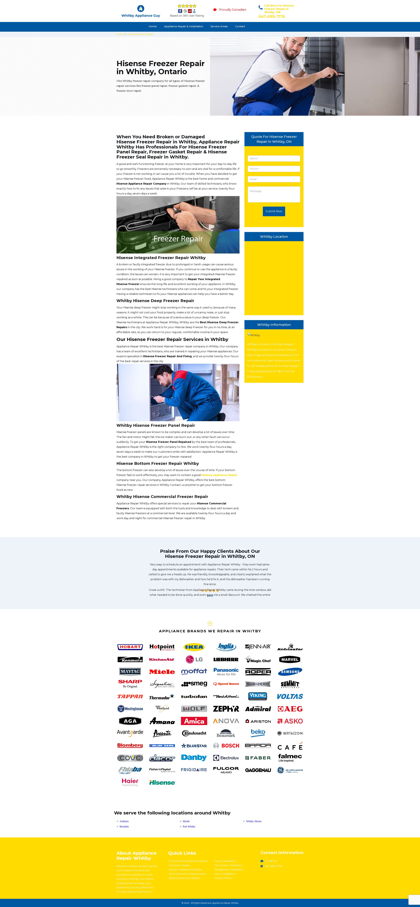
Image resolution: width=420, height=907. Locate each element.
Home (153, 26)
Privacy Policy (223, 878)
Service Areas (219, 26)
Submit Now (274, 211)
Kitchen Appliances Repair (185, 869)
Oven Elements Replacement (187, 873)
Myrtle (186, 821)
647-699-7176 (272, 16)
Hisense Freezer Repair (139, 34)
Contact (240, 26)
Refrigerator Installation (229, 869)
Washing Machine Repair (184, 878)
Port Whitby (189, 826)
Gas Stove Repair (179, 865)
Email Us (271, 861)
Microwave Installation (228, 865)
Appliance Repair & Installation (183, 26)
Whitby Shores (254, 821)
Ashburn (124, 821)
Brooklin (124, 826)
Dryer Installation (225, 861)
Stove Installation (225, 873)
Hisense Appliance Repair (219, 475)
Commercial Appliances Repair (188, 861)
